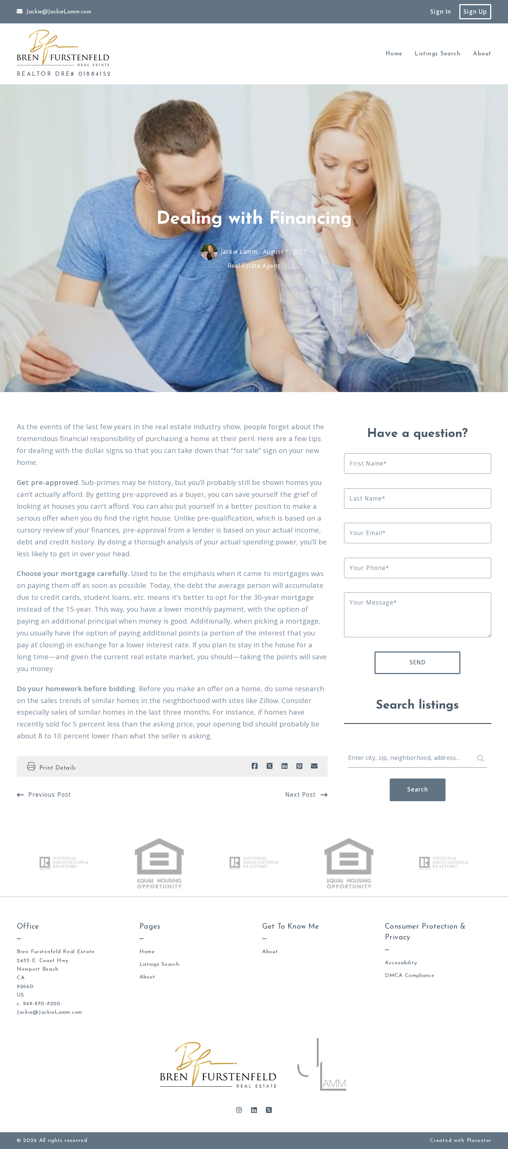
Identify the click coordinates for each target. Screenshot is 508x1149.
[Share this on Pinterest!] (299, 766)
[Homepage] (63, 48)
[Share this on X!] (269, 766)
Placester (479, 1140)
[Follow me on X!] (269, 1110)
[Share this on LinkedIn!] (284, 766)
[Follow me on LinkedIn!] (254, 1110)
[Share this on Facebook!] (254, 766)
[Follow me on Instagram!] (239, 1110)
